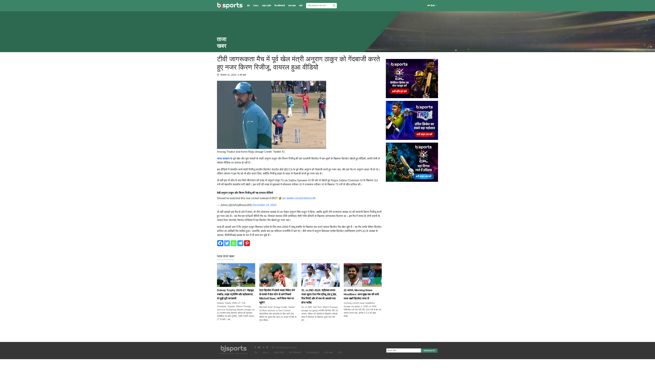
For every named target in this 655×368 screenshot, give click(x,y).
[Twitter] (227, 243)
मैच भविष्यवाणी (279, 5)
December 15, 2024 (264, 205)
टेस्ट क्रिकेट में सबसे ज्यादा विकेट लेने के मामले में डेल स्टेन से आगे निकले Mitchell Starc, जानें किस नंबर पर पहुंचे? (277, 296)
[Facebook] (220, 243)
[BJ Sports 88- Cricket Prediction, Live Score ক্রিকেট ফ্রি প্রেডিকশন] (230, 5)
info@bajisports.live (286, 347)
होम (248, 5)
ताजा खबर (292, 5)
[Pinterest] (247, 243)
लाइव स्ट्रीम (266, 5)
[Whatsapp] (234, 243)
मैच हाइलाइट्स (313, 352)
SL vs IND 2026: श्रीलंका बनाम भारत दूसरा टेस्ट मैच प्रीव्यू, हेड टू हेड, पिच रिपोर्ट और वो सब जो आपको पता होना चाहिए (319, 296)
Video (256, 5)
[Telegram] (240, 243)
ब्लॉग (301, 5)
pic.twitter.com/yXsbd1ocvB (299, 198)
